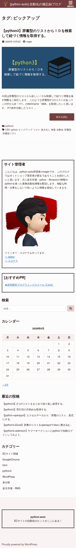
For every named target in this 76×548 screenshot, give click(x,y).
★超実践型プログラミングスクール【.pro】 (29, 284)
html (4, 465)
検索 (53, 129)
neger (29, 41)
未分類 (6, 482)
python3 (9, 125)
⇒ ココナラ (11, 260)
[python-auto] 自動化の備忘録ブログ (35, 4)
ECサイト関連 (10, 453)
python (14, 129)
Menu (70, 6)
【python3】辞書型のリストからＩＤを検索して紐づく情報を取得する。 (37, 33)
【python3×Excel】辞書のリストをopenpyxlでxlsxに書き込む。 (37, 425)
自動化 (60, 129)
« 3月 (5, 384)
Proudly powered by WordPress (19, 544)
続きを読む (63, 118)
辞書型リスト (9, 133)
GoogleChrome (11, 459)
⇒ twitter (10, 257)
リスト (36, 129)
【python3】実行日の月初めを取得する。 (25, 409)
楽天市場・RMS (11, 488)
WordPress (8, 476)
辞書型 (67, 129)
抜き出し (45, 129)
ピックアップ (25, 129)
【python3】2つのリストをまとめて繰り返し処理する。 (33, 403)
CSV (7, 129)
